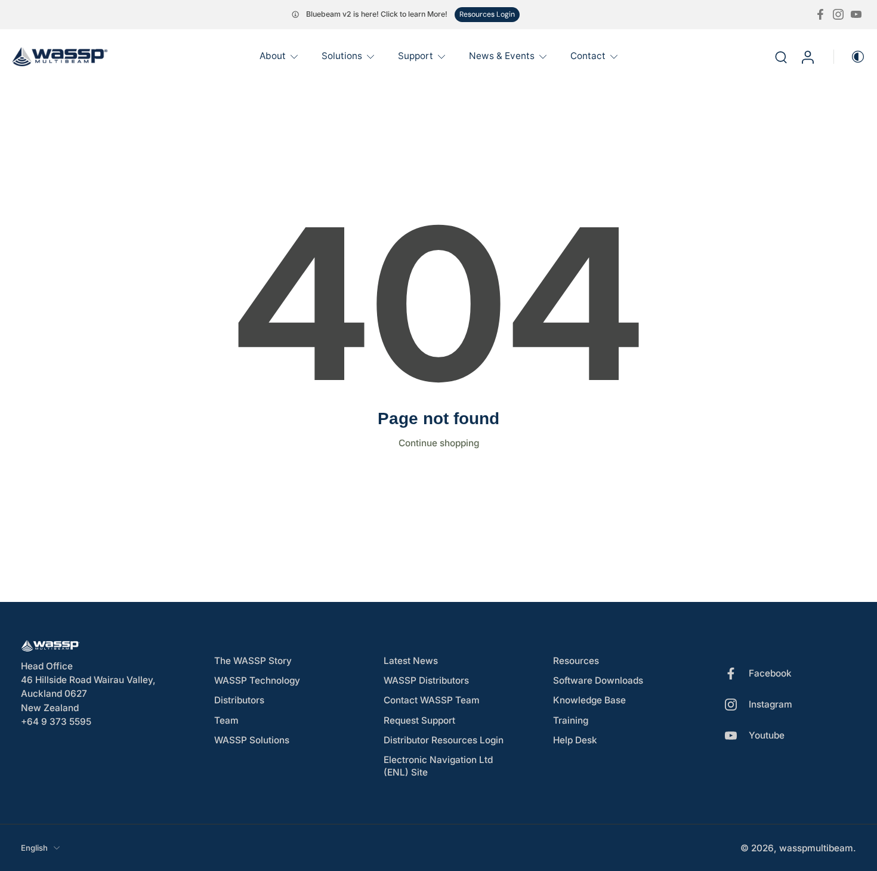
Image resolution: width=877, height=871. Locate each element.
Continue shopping (439, 443)
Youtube (767, 735)
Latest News (411, 660)
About (273, 55)
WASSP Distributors (426, 680)
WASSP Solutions (251, 739)
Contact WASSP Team (432, 700)
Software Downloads (598, 680)
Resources (576, 660)
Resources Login (487, 14)
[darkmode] (849, 57)
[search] (781, 57)
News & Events (502, 55)
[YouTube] (856, 14)
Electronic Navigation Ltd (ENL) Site (438, 766)
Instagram (770, 704)
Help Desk (575, 739)
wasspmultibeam (816, 847)
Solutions (342, 55)
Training (570, 719)
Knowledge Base (589, 700)
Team (226, 719)
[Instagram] (838, 14)
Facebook (770, 673)
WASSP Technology (257, 680)
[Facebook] (820, 14)
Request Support (419, 719)
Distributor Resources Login (444, 739)
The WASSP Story (253, 660)
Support (415, 55)
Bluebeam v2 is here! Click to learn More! (376, 14)
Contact (588, 55)
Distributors (239, 700)
